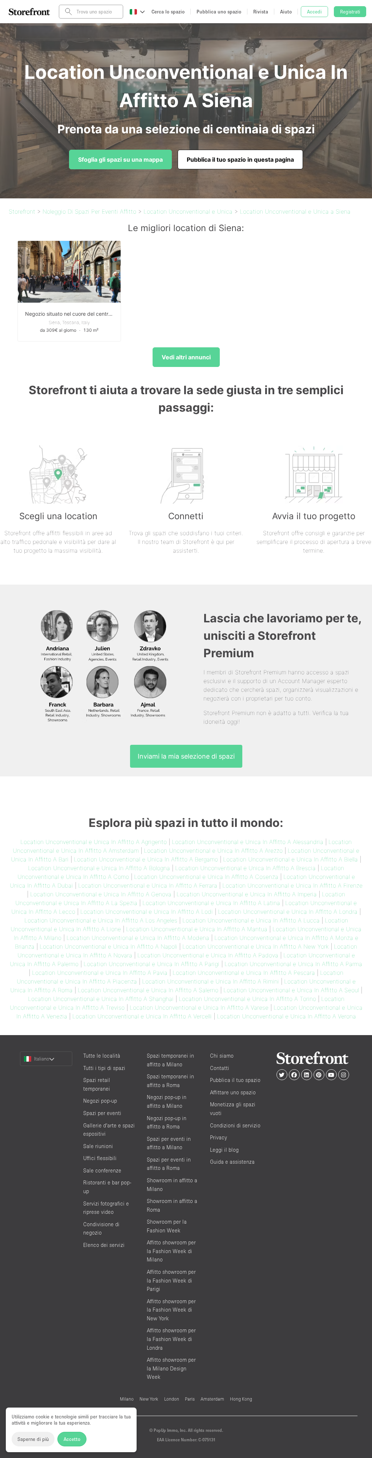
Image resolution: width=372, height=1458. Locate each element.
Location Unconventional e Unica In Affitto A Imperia (247, 894)
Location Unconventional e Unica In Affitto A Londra (287, 911)
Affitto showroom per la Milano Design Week (171, 1368)
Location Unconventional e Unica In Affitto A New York (255, 946)
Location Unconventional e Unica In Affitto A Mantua (196, 929)
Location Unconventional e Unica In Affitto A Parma (293, 964)
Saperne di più (33, 1439)
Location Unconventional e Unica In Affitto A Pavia (99, 972)
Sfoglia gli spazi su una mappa (120, 159)
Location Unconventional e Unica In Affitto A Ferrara (147, 885)
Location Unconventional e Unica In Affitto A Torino (247, 998)
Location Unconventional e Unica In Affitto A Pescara (244, 972)
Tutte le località (101, 1056)
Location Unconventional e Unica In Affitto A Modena (137, 937)
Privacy (218, 1137)
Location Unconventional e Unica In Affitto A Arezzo (213, 850)
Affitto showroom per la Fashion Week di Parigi (171, 1280)
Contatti (219, 1068)
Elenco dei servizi (104, 1245)
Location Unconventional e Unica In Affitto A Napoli (108, 946)
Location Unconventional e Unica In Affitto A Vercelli (142, 1016)
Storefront (22, 211)
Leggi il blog (224, 1150)
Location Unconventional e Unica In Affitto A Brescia (245, 868)
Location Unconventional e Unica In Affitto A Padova (207, 955)
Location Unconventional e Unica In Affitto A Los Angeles (100, 920)
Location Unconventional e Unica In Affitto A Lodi (146, 911)
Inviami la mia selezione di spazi (186, 756)
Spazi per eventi (102, 1113)
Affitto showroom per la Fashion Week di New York (171, 1309)
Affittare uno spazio (233, 1092)
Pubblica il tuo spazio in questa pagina (240, 159)
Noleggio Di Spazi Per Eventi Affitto (89, 211)
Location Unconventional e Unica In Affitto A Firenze (292, 885)
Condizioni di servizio (235, 1125)
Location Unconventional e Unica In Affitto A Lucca (251, 920)
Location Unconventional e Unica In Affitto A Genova (100, 894)
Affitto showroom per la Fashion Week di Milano (171, 1251)
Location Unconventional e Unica (187, 211)
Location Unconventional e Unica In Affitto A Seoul (291, 990)
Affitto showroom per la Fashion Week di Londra (171, 1338)
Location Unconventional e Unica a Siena (295, 211)
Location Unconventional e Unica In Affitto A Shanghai (101, 998)
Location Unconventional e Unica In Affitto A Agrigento (93, 841)
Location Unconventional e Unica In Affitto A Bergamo (146, 859)
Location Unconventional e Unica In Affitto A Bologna (99, 868)
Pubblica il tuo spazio (235, 1080)
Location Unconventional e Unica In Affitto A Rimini (210, 981)
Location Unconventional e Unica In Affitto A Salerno (148, 990)
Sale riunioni (98, 1146)
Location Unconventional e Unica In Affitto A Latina (211, 902)
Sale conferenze (102, 1170)
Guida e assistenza (232, 1162)
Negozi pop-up (100, 1101)
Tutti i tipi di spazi (104, 1068)
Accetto (72, 1439)
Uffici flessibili (100, 1158)
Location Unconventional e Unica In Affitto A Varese (199, 1007)
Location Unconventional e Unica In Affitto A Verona (286, 1016)
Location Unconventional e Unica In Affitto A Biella (290, 859)
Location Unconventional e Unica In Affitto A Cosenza (206, 876)
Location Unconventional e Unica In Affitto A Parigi (151, 964)
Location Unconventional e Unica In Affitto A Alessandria (247, 841)
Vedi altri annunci (186, 357)
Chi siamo (222, 1056)
